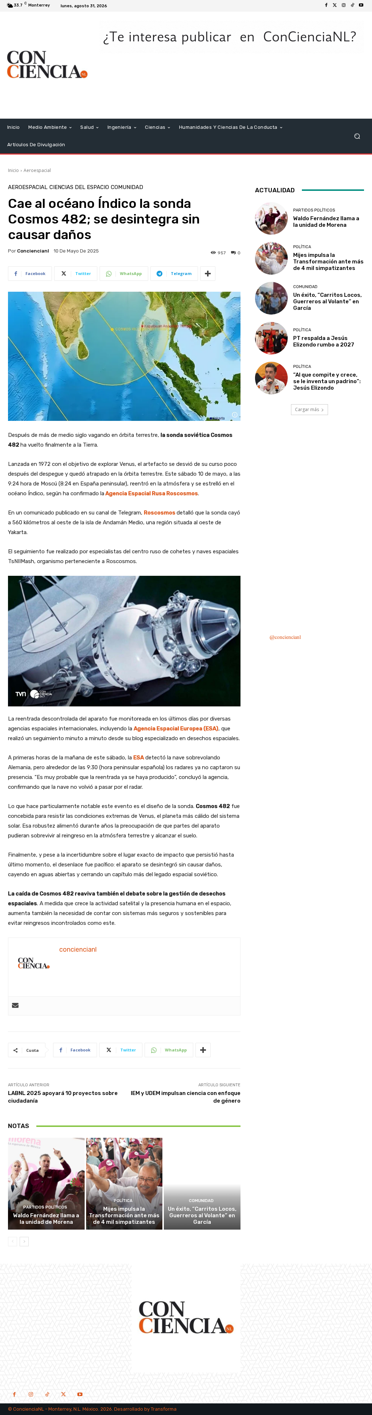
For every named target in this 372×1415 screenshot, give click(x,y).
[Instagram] (343, 5)
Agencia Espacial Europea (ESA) (176, 728)
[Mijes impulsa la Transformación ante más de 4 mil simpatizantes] (124, 1184)
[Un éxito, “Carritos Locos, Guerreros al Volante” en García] (202, 1184)
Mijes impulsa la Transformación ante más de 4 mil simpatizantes (124, 1215)
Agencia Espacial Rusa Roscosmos (151, 493)
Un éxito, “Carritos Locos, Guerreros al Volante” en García (202, 1215)
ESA (138, 757)
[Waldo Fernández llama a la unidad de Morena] (46, 1184)
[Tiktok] (352, 5)
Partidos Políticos (45, 1207)
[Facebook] (326, 5)
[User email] (15, 1006)
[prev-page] (12, 1241)
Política (123, 1201)
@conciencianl (285, 637)
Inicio (13, 170)
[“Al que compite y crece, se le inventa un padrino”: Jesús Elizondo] (271, 378)
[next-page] (24, 1241)
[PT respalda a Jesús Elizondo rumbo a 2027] (271, 338)
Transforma (164, 1409)
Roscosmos (159, 512)
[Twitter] (335, 5)
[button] (356, 135)
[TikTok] (47, 1395)
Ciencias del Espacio (79, 187)
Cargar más (307, 409)
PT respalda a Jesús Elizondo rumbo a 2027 (323, 341)
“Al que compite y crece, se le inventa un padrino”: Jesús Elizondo (327, 381)
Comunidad (127, 187)
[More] (207, 273)
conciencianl (33, 251)
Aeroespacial (37, 170)
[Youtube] (361, 5)
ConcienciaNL (28, 1409)
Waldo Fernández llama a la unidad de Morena (46, 1218)
